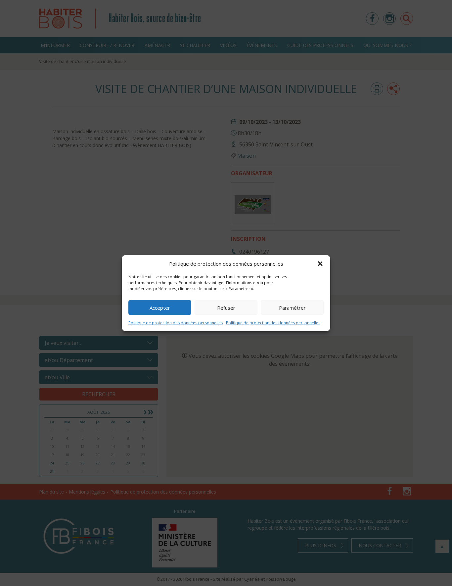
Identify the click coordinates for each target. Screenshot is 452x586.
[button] (320, 263)
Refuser (226, 307)
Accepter (160, 307)
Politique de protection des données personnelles (175, 323)
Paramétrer (292, 307)
